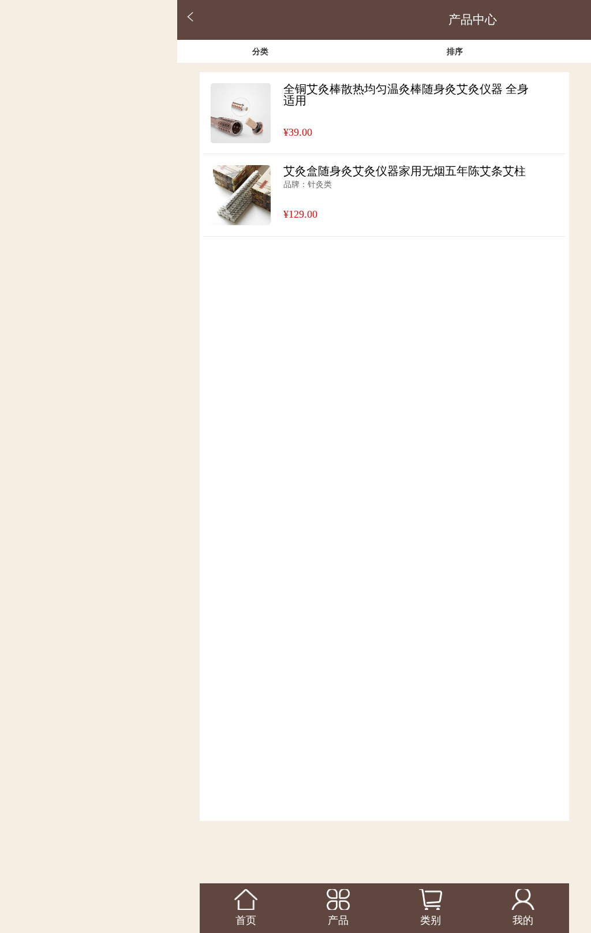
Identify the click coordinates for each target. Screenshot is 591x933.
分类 (260, 51)
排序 (455, 51)
